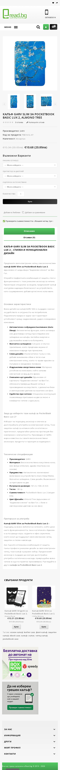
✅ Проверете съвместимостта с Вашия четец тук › (28, 221)
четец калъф (42, 635)
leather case (29, 632)
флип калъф (41, 632)
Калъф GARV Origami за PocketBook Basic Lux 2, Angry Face (16, 614)
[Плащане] (57, 3)
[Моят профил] (46, 27)
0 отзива (19, 122)
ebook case (15, 635)
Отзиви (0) (29, 237)
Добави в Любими (12, 212)
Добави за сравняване (35, 212)
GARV (22, 131)
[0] (52, 26)
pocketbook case (10, 639)
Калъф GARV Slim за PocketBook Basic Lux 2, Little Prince (43, 614)
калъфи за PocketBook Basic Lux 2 (26, 565)
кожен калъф (16, 632)
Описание (29, 231)
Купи (30, 201)
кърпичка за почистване (14, 182)
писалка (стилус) (10, 160)
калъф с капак (27, 635)
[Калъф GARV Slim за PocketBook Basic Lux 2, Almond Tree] (30, 63)
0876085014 (50, 17)
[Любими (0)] (53, 3)
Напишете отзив (36, 122)
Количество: (9, 193)
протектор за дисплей (13, 171)
